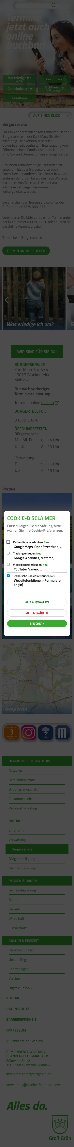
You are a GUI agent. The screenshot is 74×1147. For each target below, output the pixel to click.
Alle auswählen (37, 602)
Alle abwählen (37, 613)
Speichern (37, 623)
